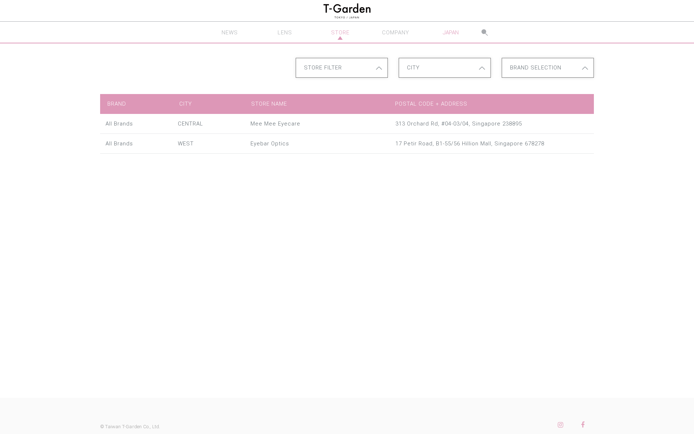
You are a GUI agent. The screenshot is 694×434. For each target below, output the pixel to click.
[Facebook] (582, 425)
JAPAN (451, 32)
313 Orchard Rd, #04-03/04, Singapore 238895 (458, 123)
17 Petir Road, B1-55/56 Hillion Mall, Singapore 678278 (469, 143)
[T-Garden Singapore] (347, 11)
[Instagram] (560, 425)
